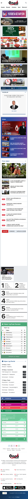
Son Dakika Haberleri (7, 483)
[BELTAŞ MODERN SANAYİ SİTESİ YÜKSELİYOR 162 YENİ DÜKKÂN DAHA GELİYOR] (5, 143)
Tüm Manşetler (19, 478)
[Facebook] (9, 446)
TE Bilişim (17, 497)
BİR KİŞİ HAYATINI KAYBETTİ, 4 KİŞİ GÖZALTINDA (8, 287)
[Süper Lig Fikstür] (25, 361)
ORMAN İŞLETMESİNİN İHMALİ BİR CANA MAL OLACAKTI (15, 294)
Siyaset (8, 7)
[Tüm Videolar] (25, 119)
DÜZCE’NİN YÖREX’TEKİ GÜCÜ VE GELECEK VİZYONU (14, 96)
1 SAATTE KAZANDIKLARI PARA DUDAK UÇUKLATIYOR (14, 309)
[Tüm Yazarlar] (25, 92)
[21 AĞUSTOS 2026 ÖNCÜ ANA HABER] (5, 149)
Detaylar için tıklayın (14, 356)
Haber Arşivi (19, 483)
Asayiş (3, 7)
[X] (11, 446)
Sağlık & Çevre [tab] (21, 231)
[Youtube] (16, 446)
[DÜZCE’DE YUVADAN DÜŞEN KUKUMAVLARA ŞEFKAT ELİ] (5, 192)
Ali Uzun (14, 111)
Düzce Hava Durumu (20, 469)
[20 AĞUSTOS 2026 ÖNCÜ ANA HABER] (5, 154)
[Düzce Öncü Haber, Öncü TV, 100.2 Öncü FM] (13, 3)
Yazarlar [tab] (5, 92)
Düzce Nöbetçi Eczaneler (5, 470)
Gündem (14, 7)
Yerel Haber (18, 450)
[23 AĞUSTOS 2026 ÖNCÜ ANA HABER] (14, 128)
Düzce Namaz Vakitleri (8, 474)
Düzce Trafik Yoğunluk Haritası (20, 475)
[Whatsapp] (19, 446)
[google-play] (20, 487)
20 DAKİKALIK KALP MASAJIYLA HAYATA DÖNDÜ (15, 317)
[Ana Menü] (1, 2)
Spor (19, 7)
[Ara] (26, 3)
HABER (3, 275)
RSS (5, 493)
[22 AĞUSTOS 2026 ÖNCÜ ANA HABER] (5, 138)
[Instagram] (14, 446)
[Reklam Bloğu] (14, 13)
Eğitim (13, 450)
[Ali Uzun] (14, 104)
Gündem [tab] (12, 231)
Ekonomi (24, 7)
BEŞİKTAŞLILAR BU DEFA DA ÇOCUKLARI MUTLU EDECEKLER (7, 278)
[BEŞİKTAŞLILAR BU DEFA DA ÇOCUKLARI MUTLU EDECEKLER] (7, 271)
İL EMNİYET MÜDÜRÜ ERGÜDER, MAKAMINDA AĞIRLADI (23, 287)
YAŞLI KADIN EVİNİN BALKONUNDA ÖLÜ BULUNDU (16, 302)
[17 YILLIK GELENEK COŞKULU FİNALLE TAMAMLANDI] (5, 181)
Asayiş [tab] (5, 231)
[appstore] (8, 487)
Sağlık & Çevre (14, 448)
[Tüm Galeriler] (25, 161)
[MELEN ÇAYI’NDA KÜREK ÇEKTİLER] (5, 186)
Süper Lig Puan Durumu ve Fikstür (7, 479)
